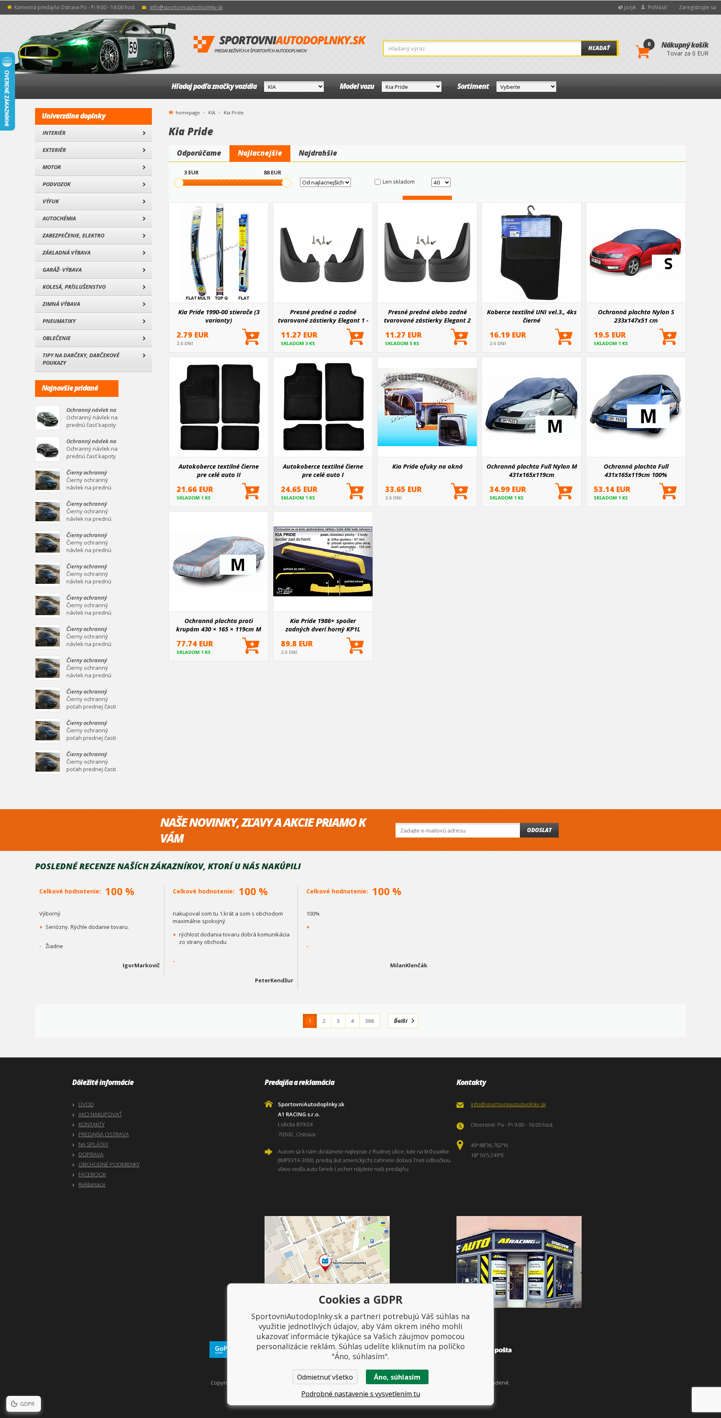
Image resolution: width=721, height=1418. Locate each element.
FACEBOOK (92, 1174)
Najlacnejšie (260, 153)
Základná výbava (67, 252)
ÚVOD (86, 1104)
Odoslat (539, 830)
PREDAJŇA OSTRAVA (103, 1134)
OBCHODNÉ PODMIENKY (109, 1164)
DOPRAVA (90, 1154)
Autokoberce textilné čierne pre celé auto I (323, 470)
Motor (52, 167)
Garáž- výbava (62, 269)
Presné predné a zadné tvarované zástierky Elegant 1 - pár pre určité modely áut (323, 316)
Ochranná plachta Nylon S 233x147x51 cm (636, 316)
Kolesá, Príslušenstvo (74, 286)
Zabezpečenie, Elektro (73, 235)
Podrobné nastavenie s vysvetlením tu (360, 1393)
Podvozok (57, 184)
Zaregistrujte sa (697, 7)
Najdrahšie (318, 153)
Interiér (54, 132)
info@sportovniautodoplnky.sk (186, 7)
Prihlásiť (657, 7)
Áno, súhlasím (397, 1377)
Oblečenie (57, 338)
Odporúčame (199, 153)
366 (369, 1020)
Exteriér (54, 150)
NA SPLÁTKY (93, 1144)
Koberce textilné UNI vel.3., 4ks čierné (532, 316)
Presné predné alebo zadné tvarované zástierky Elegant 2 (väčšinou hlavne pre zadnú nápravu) (427, 316)
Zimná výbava (61, 304)
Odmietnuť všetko (325, 1377)
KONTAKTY (91, 1124)
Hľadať (599, 48)
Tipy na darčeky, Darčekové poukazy (81, 358)
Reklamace (92, 1184)
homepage (188, 111)
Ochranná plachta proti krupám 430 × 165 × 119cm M (218, 624)
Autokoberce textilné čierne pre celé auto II (219, 470)
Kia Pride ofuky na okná (427, 466)
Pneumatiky (59, 321)
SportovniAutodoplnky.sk (280, 44)
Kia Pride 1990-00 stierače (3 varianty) (219, 316)
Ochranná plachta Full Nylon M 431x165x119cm (532, 470)
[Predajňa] (550, 1262)
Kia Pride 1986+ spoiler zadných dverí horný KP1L (322, 624)
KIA (211, 112)
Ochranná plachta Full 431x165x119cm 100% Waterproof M (636, 470)
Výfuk (51, 201)
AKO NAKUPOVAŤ (100, 1114)
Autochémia (59, 218)
